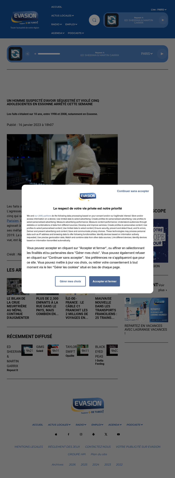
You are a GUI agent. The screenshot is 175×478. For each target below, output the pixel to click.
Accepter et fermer (105, 281)
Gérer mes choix (70, 281)
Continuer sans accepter (133, 191)
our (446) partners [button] (43, 215)
